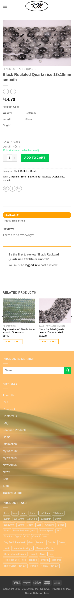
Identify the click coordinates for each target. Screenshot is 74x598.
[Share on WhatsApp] (6, 189)
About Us (9, 395)
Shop (6, 485)
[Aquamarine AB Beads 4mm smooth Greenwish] (19, 310)
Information (10, 444)
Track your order (13, 492)
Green (62, 542)
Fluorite (51, 542)
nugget (33, 554)
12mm (7, 518)
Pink (50, 554)
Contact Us (10, 416)
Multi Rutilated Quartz (15, 554)
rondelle (33, 559)
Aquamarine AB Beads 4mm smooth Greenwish (19, 331)
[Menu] (5, 6)
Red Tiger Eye (11, 559)
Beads (61, 524)
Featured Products (14, 430)
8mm (23, 513)
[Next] (71, 324)
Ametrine (49, 524)
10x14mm (58, 513)
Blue (59, 530)
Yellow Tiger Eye (50, 565)
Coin (26, 536)
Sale (6, 478)
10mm (33, 513)
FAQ (5, 423)
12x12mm (19, 518)
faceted (40, 542)
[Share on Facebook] (12, 189)
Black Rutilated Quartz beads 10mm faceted (51, 331)
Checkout (9, 409)
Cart (5, 402)
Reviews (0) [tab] (11, 215)
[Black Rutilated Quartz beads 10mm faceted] (55, 310)
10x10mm (45, 513)
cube (45, 536)
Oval (42, 554)
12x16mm (32, 518)
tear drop (56, 559)
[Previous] (2, 324)
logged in (31, 265)
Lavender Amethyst (22, 548)
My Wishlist (10, 458)
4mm (6, 513)
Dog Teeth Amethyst (14, 542)
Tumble (34, 565)
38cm (24, 176)
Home (6, 437)
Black (31, 176)
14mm (58, 518)
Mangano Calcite (44, 548)
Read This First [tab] (14, 220)
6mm (15, 513)
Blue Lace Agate (12, 536)
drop (30, 542)
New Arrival (10, 465)
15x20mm (9, 524)
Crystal (36, 536)
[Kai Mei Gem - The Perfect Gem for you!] (37, 6)
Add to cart (34, 157)
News (6, 471)
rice (62, 176)
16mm (20, 524)
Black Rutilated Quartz (19, 69)
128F (39, 524)
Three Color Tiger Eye (15, 565)
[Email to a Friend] (19, 189)
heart (6, 548)
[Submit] (67, 370)
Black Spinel (46, 530)
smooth (6, 180)
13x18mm (14, 176)
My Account (10, 450)
